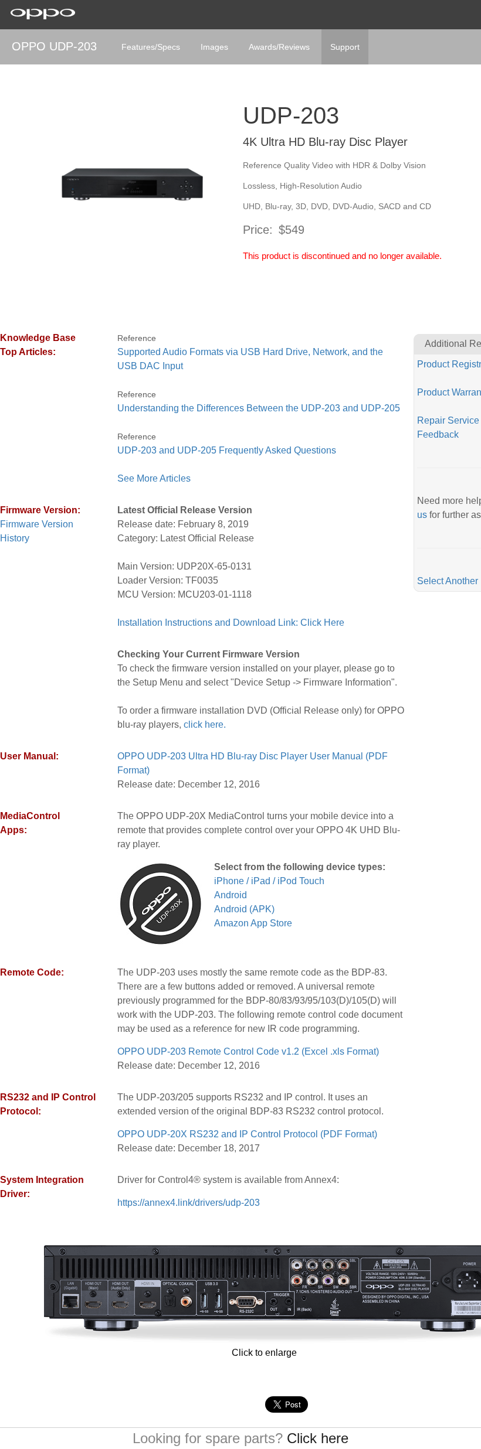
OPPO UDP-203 (54, 46)
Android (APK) (244, 909)
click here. (205, 724)
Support (345, 47)
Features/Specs (150, 47)
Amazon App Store (253, 923)
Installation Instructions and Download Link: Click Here (230, 623)
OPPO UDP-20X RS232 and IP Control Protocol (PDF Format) (247, 1134)
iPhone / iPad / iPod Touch (269, 881)
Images (214, 47)
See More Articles (154, 478)
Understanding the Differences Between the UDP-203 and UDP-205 (258, 408)
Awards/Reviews (279, 47)
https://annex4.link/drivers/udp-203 (188, 1203)
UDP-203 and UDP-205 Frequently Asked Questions (226, 450)
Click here (317, 1438)
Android (230, 895)
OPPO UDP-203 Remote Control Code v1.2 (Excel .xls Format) (248, 1051)
